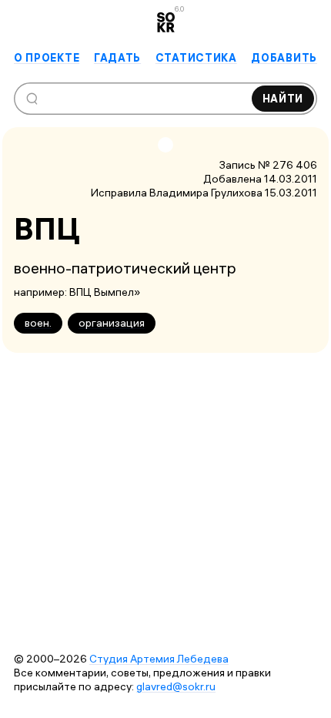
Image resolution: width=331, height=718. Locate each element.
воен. (38, 323)
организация (112, 323)
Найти (283, 99)
